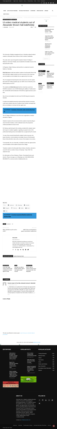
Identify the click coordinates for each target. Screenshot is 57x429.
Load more (46, 58)
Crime (16, 265)
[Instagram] (44, 3)
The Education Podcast (24, 10)
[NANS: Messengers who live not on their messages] (23, 361)
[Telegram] (26, 250)
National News (19, 17)
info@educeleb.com (25, 420)
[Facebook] (42, 3)
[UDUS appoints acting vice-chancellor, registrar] (42, 81)
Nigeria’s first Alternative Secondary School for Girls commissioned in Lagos (13, 365)
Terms (38, 0)
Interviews (33, 10)
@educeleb (36, 342)
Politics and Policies (41, 71)
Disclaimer (43, 0)
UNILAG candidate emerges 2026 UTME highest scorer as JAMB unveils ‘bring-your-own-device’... (13, 374)
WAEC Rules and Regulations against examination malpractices (28, 230)
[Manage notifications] (54, 426)
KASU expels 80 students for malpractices (50, 86)
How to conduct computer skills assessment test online (31, 354)
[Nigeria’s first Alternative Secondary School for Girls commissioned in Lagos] (5, 363)
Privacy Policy (30, 0)
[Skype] (23, 250)
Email (35, 0)
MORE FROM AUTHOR (19, 256)
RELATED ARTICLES (8, 256)
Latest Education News (12, 10)
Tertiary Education (49, 83)
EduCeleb (6, 27)
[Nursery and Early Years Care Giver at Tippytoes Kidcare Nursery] (50, 69)
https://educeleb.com (15, 239)
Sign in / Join (16, 0)
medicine (9, 223)
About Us (21, 0)
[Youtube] (53, 3)
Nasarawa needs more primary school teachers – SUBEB (49, 30)
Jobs (48, 71)
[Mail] (49, 3)
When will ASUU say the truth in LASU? (10, 230)
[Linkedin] (46, 3)
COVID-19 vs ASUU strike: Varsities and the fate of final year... (49, 53)
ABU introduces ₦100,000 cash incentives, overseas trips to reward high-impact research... (13, 356)
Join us (25, 0)
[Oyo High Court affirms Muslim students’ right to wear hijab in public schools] (19, 262)
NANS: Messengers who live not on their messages (31, 361)
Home (4, 10)
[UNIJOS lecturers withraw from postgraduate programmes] (41, 45)
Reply (9, 294)
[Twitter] (51, 3)
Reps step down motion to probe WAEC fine (41, 74)
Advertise (20, 425)
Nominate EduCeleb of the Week (40, 425)
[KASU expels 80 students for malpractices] (50, 81)
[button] (52, 10)
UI (12, 223)
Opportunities (40, 10)
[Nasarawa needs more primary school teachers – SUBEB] (41, 31)
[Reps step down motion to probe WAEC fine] (42, 69)
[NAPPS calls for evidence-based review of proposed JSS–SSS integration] (31, 262)
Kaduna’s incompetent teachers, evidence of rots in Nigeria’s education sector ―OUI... (31, 369)
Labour (40, 83)
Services (49, 425)
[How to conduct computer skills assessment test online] (23, 354)
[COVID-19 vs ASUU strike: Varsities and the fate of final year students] (41, 53)
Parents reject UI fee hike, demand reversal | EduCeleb (21, 283)
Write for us (6, 14)
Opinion (46, 10)
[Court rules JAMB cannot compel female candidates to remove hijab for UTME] (8, 262)
